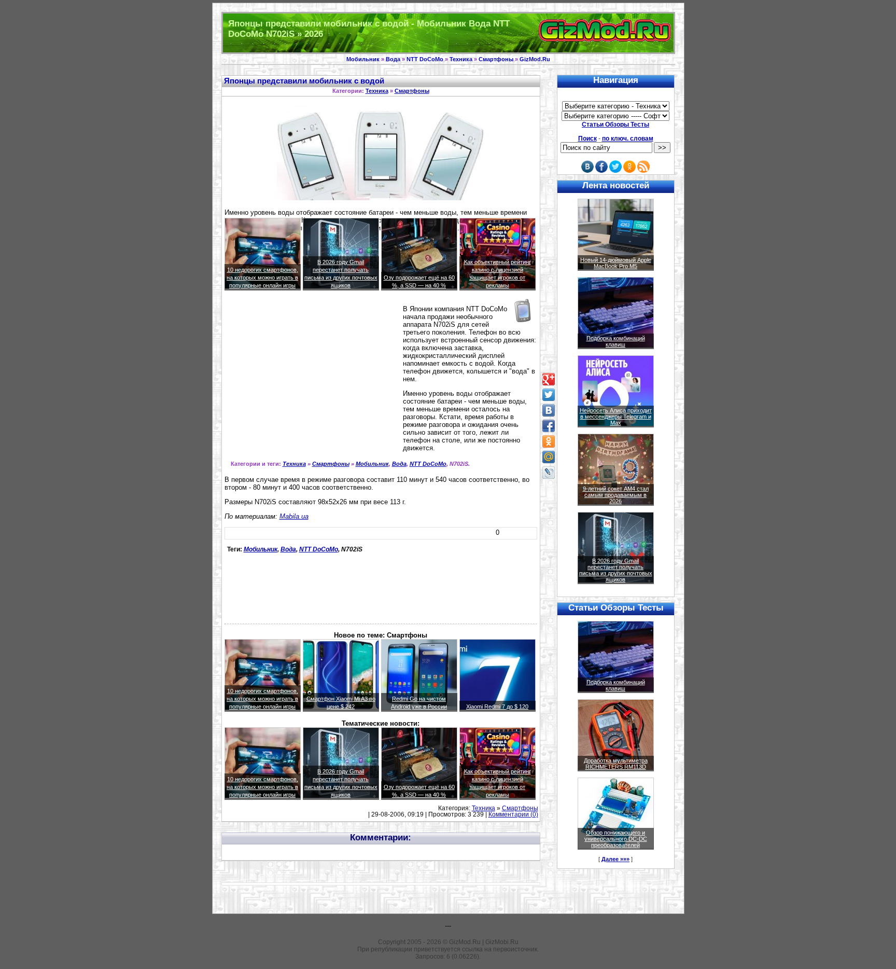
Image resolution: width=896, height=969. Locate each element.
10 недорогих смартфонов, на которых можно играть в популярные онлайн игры (262, 277)
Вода (393, 59)
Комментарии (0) (513, 814)
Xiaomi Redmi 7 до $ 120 (497, 706)
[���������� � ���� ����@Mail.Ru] (548, 457)
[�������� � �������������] (548, 441)
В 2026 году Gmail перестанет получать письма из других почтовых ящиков (615, 570)
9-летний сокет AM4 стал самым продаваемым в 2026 (616, 495)
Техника (461, 59)
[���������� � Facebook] (548, 426)
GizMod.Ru (535, 59)
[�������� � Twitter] (548, 395)
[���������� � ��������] (548, 410)
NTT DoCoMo (425, 59)
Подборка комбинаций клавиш (615, 341)
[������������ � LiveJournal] (548, 472)
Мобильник (363, 59)
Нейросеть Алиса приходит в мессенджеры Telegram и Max (616, 416)
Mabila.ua (294, 516)
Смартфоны (496, 59)
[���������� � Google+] (548, 379)
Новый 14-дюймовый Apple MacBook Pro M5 (615, 263)
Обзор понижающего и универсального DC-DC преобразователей (615, 838)
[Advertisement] (312, 378)
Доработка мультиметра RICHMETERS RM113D (616, 763)
